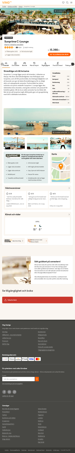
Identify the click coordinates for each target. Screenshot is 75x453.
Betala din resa (6, 433)
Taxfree (4, 415)
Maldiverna (41, 436)
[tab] (6, 64)
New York (41, 433)
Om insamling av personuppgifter (12, 383)
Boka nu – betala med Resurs (11, 436)
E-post (4, 375)
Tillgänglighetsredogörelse (46, 350)
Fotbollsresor (6, 430)
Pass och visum (42, 341)
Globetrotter (49, 450)
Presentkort (6, 412)
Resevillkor (41, 338)
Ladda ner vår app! (8, 396)
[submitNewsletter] (37, 379)
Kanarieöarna (42, 427)
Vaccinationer (42, 344)
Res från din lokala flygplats (10, 409)
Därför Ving (5, 344)
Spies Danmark (31, 450)
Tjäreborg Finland (40, 450)
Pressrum (5, 341)
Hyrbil (4, 427)
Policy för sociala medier (45, 347)
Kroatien (40, 439)
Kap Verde (41, 442)
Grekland (41, 430)
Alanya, (7, 44)
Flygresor (41, 415)
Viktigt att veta (42, 335)
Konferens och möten (8, 418)
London (40, 418)
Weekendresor (42, 412)
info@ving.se (56, 450)
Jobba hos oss (6, 338)
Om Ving (4, 332)
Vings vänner (6, 439)
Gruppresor (5, 421)
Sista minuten (42, 409)
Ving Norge (23, 450)
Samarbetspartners (8, 424)
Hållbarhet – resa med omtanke (11, 335)
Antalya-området (16, 44)
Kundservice (42, 332)
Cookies (7, 450)
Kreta (39, 424)
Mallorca (40, 421)
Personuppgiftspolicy (15, 450)
